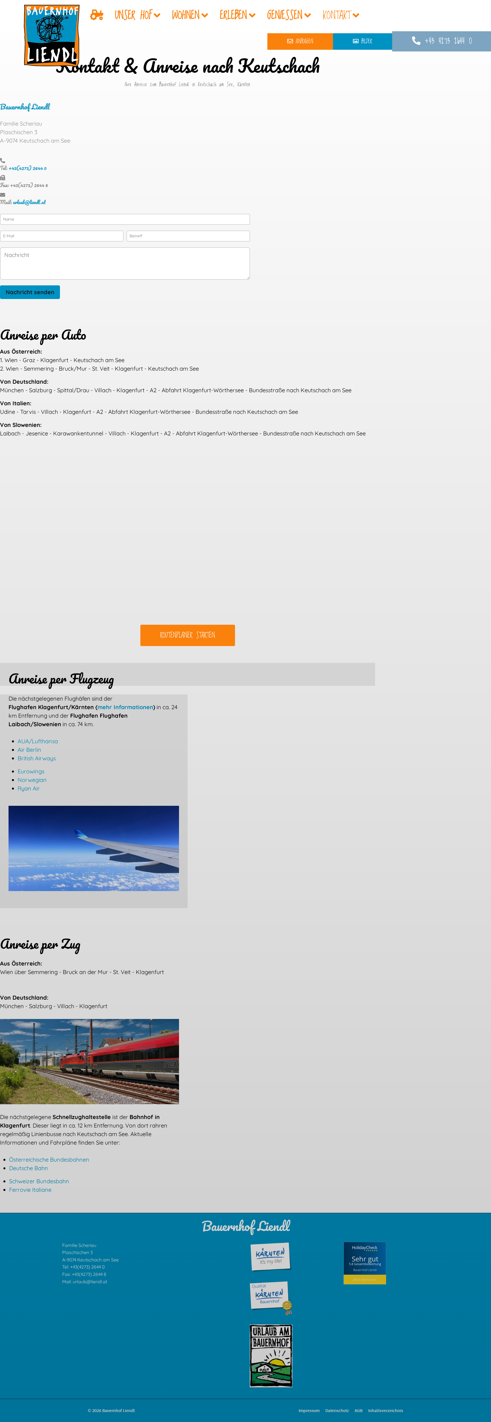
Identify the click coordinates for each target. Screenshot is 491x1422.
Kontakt (337, 16)
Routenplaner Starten (187, 635)
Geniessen (284, 16)
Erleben (233, 16)
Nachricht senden (30, 292)
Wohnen (185, 16)
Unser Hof (133, 16)
